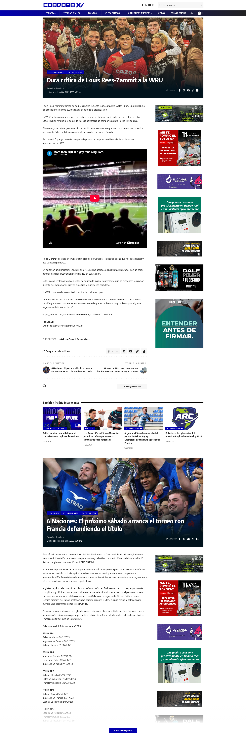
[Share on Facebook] (180, 90)
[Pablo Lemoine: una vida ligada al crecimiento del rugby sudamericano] (62, 418)
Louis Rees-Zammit (67, 339)
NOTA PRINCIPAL (75, 72)
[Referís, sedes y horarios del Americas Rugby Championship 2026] (184, 418)
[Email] (188, 90)
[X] (146, 5)
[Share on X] (184, 90)
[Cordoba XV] (63, 5)
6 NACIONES (54, 513)
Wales (87, 339)
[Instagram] (153, 5)
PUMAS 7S (89, 428)
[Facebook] (142, 5)
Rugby (80, 339)
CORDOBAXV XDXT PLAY (54, 428)
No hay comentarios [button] (133, 386)
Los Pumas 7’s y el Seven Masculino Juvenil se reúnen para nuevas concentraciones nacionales (101, 436)
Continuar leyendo (123, 730)
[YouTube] (150, 5)
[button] (192, 13)
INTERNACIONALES (56, 72)
